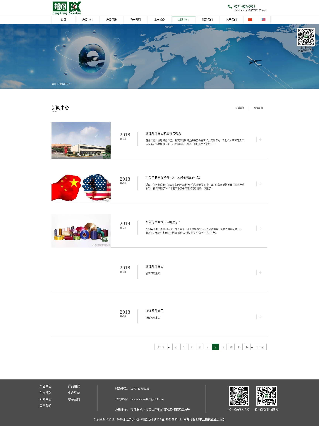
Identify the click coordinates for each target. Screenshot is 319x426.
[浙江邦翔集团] (81, 256)
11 (239, 346)
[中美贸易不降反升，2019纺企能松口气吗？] (81, 167)
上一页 (161, 346)
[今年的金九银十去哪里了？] (81, 212)
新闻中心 (65, 84)
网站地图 (188, 419)
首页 (63, 19)
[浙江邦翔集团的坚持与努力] (81, 123)
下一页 (260, 346)
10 (231, 346)
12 (247, 346)
